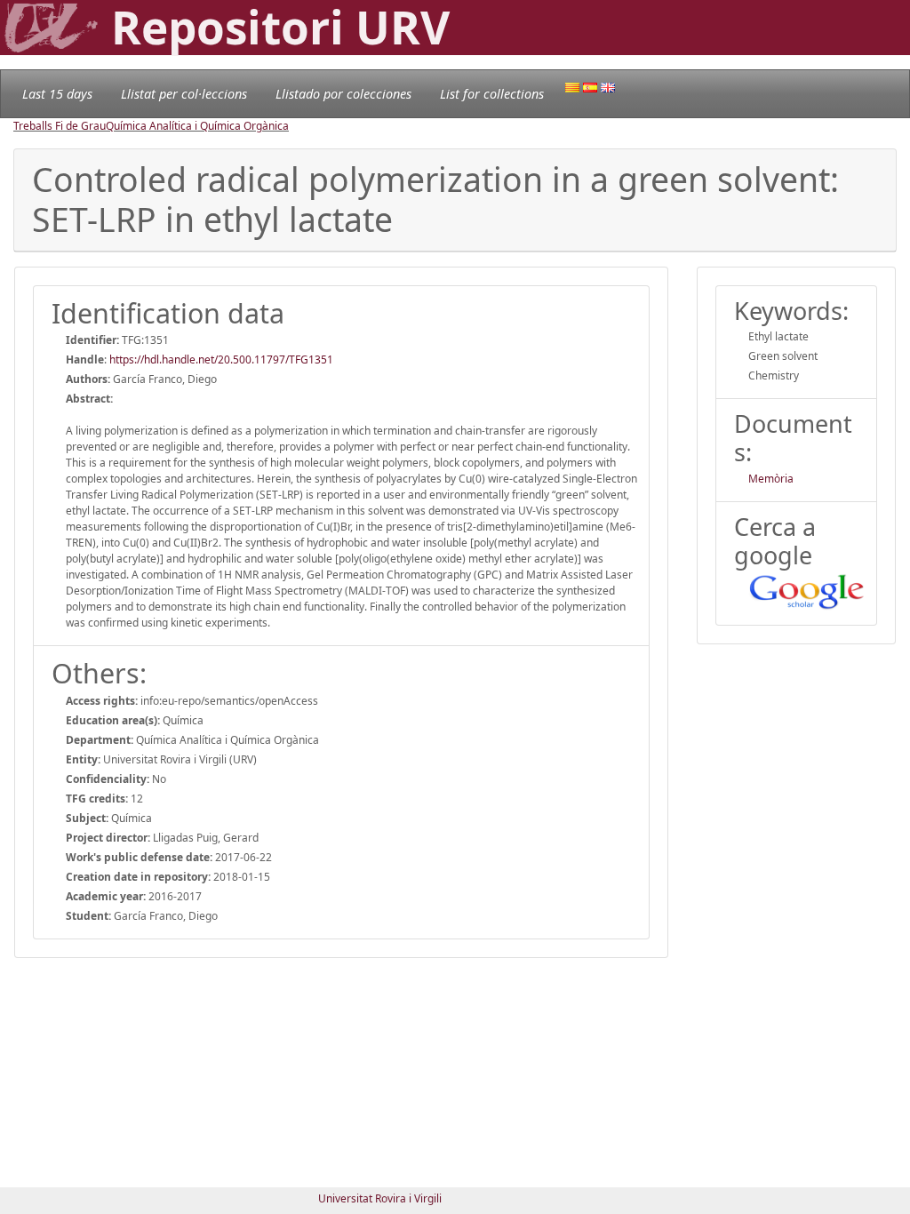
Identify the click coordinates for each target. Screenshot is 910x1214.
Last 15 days (57, 93)
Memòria (771, 478)
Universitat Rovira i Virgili (380, 1198)
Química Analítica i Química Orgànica (197, 125)
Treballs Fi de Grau (59, 125)
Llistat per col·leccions (184, 93)
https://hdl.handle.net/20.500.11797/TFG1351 (221, 359)
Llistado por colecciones (343, 93)
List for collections (492, 93)
